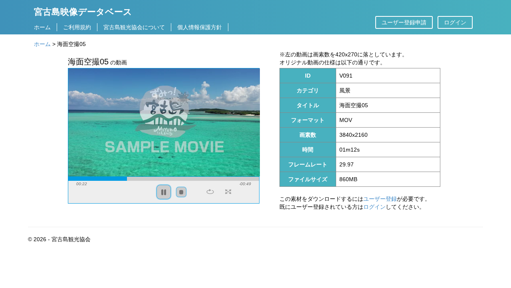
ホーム (42, 27)
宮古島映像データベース (83, 11)
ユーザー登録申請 (404, 22)
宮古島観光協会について (134, 27)
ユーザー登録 (380, 199)
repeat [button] (210, 191)
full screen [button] (228, 191)
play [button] (164, 192)
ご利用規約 (77, 27)
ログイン (455, 22)
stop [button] (181, 192)
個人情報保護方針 (199, 27)
